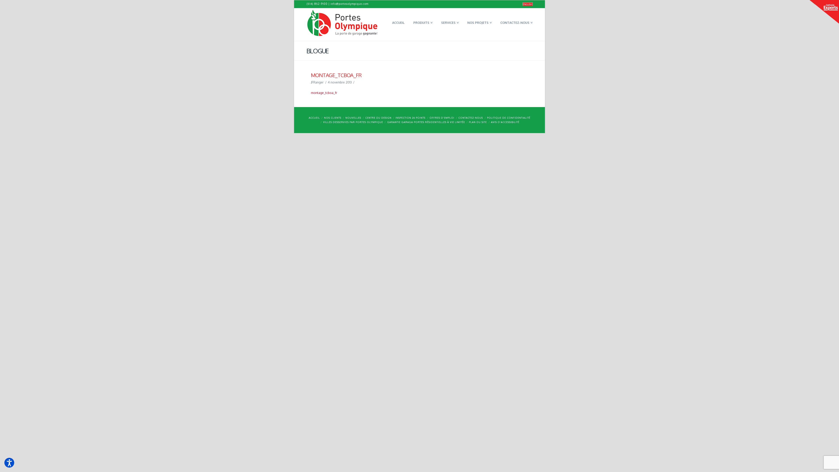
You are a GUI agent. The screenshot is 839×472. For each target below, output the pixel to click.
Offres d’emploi (442, 117)
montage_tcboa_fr (324, 93)
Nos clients (332, 117)
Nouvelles (353, 117)
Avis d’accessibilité (505, 122)
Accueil (314, 117)
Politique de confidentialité (508, 117)
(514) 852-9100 (317, 3)
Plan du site (478, 122)
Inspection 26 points (410, 117)
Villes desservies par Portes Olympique (353, 122)
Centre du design (378, 117)
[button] (9, 463)
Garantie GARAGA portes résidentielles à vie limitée (426, 122)
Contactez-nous (470, 117)
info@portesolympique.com (349, 3)
